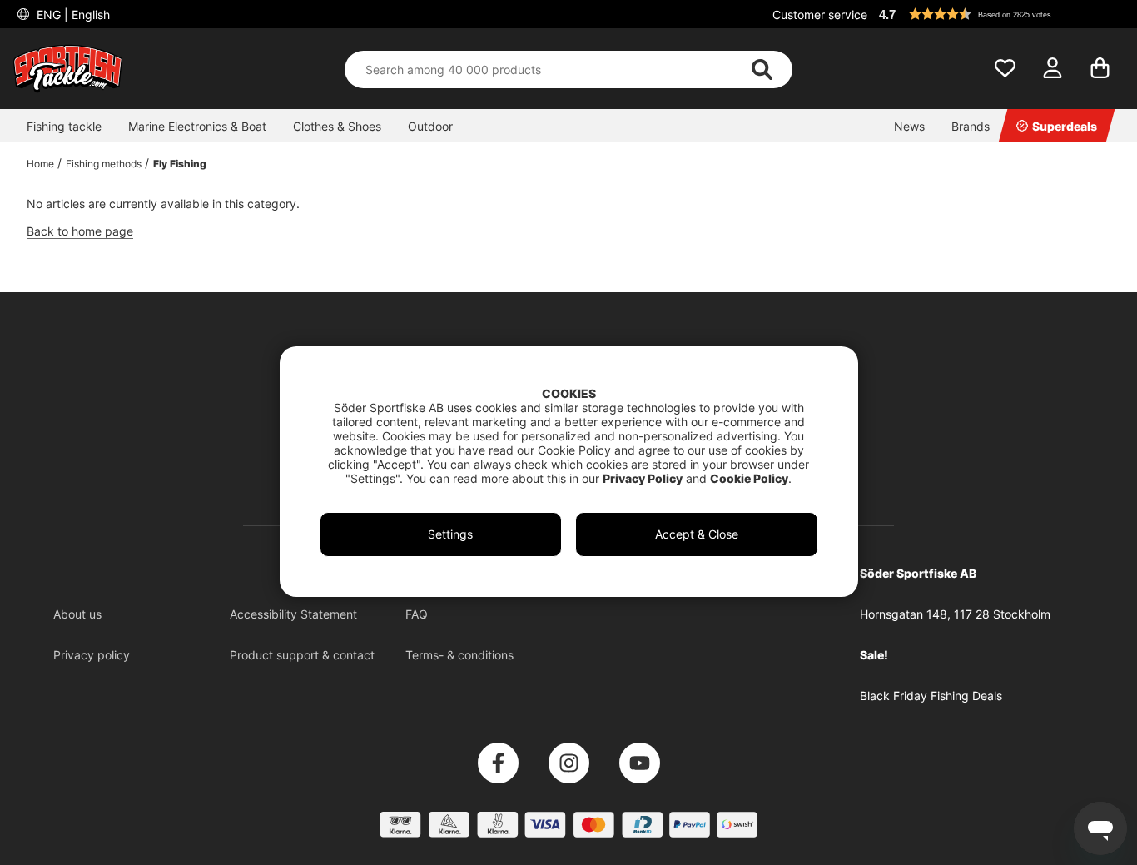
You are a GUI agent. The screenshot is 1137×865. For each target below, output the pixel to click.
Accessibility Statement (293, 614)
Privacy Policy (643, 478)
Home (40, 163)
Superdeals (1064, 126)
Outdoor (430, 126)
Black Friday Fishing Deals (931, 696)
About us (77, 614)
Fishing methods (104, 163)
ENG (71, 14)
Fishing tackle (64, 126)
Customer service (819, 14)
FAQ (416, 614)
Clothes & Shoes (337, 126)
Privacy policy (91, 655)
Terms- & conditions (459, 655)
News (909, 126)
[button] (999, 14)
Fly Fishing (179, 163)
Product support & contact (302, 655)
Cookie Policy (749, 478)
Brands (970, 126)
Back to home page (80, 231)
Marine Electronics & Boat (197, 126)
